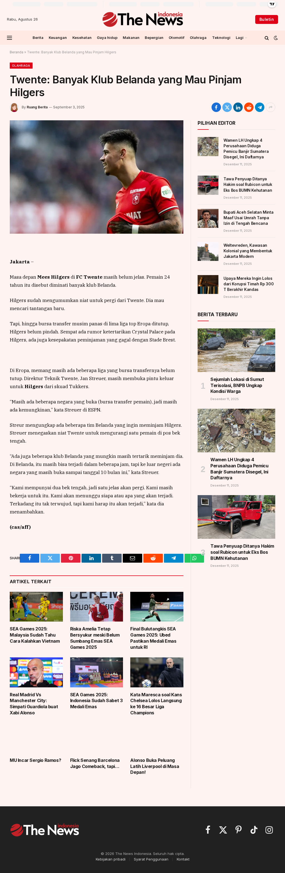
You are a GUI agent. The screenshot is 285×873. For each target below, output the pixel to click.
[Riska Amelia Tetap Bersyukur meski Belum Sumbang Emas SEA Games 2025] (96, 607)
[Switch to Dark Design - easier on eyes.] (275, 38)
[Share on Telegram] (259, 107)
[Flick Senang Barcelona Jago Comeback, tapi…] (96, 738)
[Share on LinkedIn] (238, 107)
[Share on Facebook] (216, 107)
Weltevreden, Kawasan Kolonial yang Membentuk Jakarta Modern (247, 251)
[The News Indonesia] (142, 19)
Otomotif (177, 37)
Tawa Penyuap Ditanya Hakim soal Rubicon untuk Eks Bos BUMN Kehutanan (247, 184)
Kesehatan (82, 37)
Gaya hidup (107, 37)
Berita (38, 37)
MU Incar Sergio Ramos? (35, 760)
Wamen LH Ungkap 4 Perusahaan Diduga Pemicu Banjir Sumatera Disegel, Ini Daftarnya (246, 148)
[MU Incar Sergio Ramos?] (36, 738)
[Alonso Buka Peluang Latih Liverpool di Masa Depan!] (156, 738)
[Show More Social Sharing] (270, 107)
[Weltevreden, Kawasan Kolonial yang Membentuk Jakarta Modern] (208, 251)
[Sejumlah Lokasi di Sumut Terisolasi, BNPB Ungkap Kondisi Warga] (236, 350)
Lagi (240, 37)
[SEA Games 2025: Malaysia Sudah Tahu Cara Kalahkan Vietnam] (36, 607)
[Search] (267, 37)
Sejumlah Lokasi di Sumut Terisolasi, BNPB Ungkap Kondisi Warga (237, 385)
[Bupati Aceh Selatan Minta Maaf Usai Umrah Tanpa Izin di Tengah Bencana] (208, 218)
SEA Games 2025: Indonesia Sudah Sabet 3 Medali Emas (96, 701)
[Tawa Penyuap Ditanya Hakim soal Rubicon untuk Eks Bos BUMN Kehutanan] (208, 185)
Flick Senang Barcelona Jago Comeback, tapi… (95, 763)
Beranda (16, 52)
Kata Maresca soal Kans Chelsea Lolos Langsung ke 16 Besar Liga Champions (156, 703)
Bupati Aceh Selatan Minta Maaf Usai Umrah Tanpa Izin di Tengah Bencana (248, 218)
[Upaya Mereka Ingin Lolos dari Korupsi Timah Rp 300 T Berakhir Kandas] (208, 284)
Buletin (266, 19)
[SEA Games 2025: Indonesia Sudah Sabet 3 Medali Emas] (96, 672)
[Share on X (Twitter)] (227, 107)
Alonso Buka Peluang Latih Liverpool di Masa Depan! (154, 766)
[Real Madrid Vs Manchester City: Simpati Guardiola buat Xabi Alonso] (36, 672)
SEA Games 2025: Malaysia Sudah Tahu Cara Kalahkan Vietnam (35, 635)
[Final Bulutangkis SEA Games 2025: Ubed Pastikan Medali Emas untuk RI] (156, 607)
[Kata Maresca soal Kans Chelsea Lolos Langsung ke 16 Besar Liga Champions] (156, 672)
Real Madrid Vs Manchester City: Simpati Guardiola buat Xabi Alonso (34, 703)
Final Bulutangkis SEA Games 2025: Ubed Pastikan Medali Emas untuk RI (153, 638)
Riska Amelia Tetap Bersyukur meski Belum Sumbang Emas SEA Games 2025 (95, 638)
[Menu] (9, 37)
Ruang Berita (37, 107)
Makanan (131, 37)
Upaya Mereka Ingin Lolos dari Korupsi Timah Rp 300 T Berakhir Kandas (248, 284)
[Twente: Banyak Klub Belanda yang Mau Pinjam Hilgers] (96, 177)
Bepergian (154, 37)
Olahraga (198, 37)
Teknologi (221, 37)
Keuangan (58, 37)
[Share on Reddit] (249, 107)
